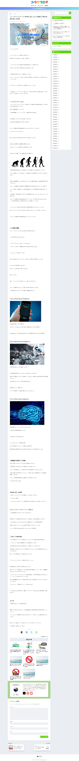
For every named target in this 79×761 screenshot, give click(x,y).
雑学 (47, 636)
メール (12, 726)
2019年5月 (56, 138)
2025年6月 (56, 64)
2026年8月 (56, 54)
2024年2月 (56, 71)
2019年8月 (56, 131)
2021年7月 (56, 117)
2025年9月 (56, 59)
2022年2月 (56, 100)
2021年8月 (56, 114)
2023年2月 (56, 76)
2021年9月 (56, 112)
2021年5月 (56, 121)
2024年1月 (56, 73)
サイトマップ (40, 5)
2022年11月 (56, 83)
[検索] (70, 13)
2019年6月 (56, 136)
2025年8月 (56, 62)
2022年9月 (56, 88)
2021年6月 (56, 119)
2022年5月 (56, 93)
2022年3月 (56, 97)
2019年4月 (56, 141)
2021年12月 (56, 105)
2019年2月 (56, 145)
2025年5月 (56, 66)
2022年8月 (56, 90)
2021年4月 (56, 124)
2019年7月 (56, 133)
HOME (40, 756)
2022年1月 (56, 102)
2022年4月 (56, 95)
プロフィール (33, 5)
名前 (11, 721)
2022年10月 (56, 85)
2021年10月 (56, 109)
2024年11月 (56, 69)
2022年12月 (56, 81)
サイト (11, 731)
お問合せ (46, 5)
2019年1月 (56, 148)
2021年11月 (56, 107)
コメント (12, 707)
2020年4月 (56, 129)
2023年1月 (56, 78)
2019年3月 (56, 143)
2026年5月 (56, 57)
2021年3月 (56, 126)
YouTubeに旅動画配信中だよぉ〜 (39, 8)
